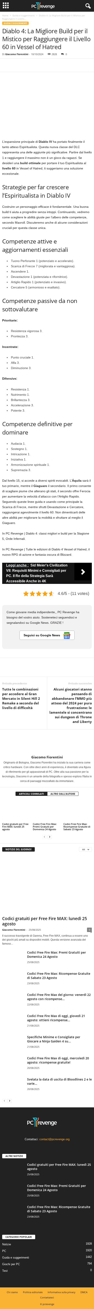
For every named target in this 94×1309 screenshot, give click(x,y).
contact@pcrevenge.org (54, 1139)
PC (4, 1251)
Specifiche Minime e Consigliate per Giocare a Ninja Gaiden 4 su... (53, 1039)
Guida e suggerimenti (23, 15)
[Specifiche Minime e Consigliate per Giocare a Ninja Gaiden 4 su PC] (13, 1043)
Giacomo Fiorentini (16, 54)
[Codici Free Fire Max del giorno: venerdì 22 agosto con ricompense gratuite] (13, 1001)
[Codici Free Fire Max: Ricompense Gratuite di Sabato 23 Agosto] (77, 811)
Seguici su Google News (42, 635)
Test (5, 1270)
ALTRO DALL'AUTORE (62, 793)
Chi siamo (12, 1292)
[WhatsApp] (36, 65)
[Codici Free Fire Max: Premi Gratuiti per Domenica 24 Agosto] (47, 811)
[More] (47, 65)
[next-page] (49, 836)
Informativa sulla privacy (61, 1292)
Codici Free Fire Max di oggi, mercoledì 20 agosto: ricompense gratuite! (58, 1060)
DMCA (83, 1292)
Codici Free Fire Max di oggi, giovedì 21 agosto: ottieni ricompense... (56, 1018)
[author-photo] (47, 742)
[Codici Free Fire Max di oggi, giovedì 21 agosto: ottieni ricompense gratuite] (13, 1022)
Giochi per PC (11, 1264)
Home (5, 15)
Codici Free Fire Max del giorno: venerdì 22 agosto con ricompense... (59, 997)
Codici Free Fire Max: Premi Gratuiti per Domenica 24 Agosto (45, 826)
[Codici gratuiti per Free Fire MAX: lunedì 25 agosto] (16, 811)
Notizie (6, 1244)
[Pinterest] (26, 65)
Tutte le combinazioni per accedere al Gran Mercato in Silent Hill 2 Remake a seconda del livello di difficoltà (21, 698)
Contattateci (47, 1297)
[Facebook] (6, 65)
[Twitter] (16, 65)
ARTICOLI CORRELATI (31, 793)
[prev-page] (44, 836)
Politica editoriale (33, 1292)
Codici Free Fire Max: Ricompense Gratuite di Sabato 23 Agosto (76, 826)
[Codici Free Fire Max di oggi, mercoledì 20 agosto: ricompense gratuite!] (13, 1064)
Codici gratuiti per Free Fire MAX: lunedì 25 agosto (15, 826)
